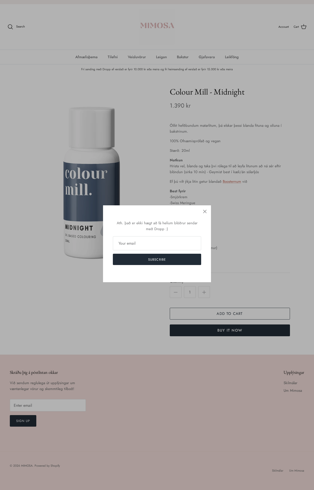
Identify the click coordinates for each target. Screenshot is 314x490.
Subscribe (157, 259)
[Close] (204, 211)
